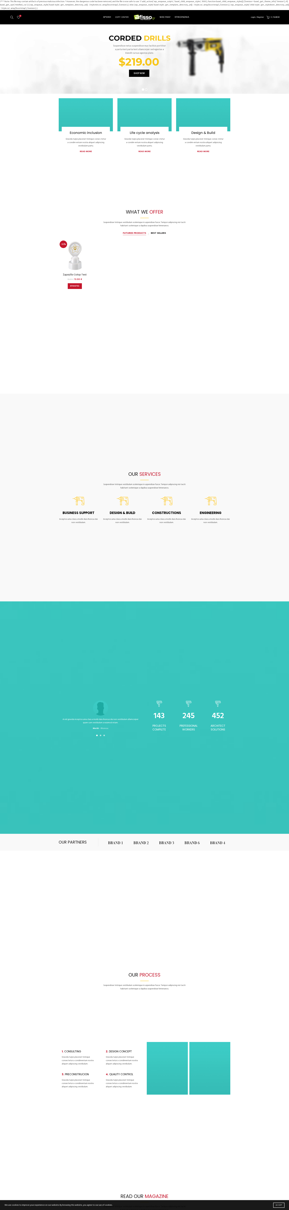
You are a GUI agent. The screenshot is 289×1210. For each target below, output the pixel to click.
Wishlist (20, 16)
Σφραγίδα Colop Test (75, 274)
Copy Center (122, 17)
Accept (279, 1205)
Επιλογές (74, 286)
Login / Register (257, 17)
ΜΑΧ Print (165, 17)
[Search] (11, 17)
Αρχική (107, 17)
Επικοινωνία (182, 17)
